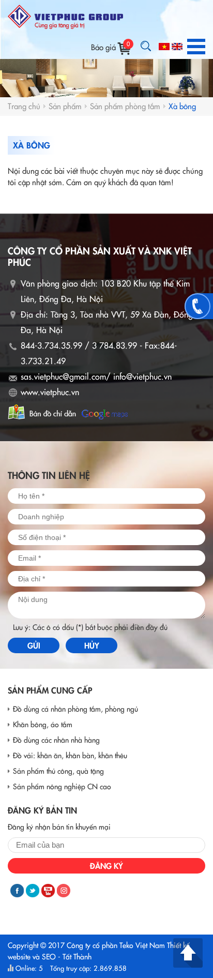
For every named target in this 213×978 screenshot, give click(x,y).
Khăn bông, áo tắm (42, 724)
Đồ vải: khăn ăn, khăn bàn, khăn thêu (70, 755)
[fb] (17, 890)
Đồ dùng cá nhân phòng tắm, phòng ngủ (75, 708)
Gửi (33, 645)
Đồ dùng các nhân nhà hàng (56, 739)
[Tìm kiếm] (145, 46)
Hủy (91, 645)
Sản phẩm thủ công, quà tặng (58, 770)
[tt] (32, 890)
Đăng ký (106, 865)
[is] (63, 890)
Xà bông (182, 105)
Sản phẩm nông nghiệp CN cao (62, 786)
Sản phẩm (65, 105)
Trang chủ (24, 105)
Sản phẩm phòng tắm (125, 105)
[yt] (48, 890)
